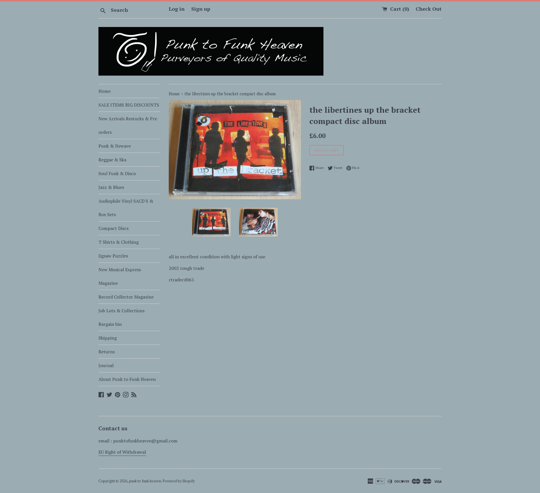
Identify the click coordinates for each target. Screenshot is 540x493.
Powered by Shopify (179, 481)
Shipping (107, 338)
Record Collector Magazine (126, 297)
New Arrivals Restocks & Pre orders (127, 125)
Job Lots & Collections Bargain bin (121, 317)
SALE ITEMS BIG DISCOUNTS (128, 105)
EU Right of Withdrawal (122, 452)
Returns (106, 352)
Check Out (429, 8)
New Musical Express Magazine (119, 276)
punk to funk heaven (145, 481)
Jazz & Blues (111, 187)
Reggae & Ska (112, 160)
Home (104, 91)
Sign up (200, 8)
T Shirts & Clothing (118, 242)
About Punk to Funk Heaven (127, 379)
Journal (106, 365)
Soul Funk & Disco (117, 173)
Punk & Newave (114, 146)
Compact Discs (113, 228)
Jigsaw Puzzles (113, 256)
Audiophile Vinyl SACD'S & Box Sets (125, 208)
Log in (176, 8)
